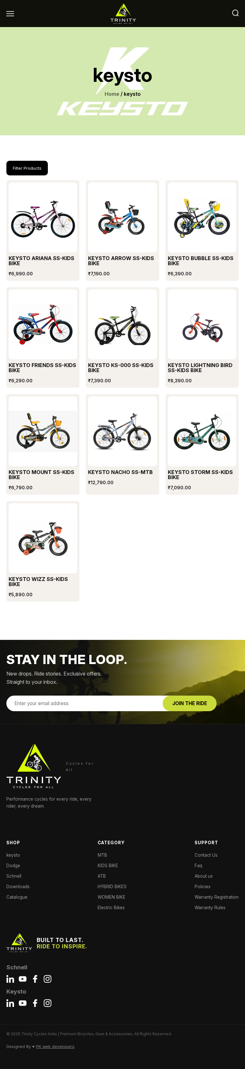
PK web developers (55, 1046)
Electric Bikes (111, 907)
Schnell (13, 876)
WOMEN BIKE (111, 897)
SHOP (13, 842)
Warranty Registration (217, 897)
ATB (102, 876)
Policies (203, 886)
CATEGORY (111, 842)
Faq (198, 865)
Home (112, 94)
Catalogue (16, 897)
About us (204, 876)
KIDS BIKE (108, 865)
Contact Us (206, 855)
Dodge (13, 865)
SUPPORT (206, 842)
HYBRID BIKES (112, 886)
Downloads (18, 886)
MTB (102, 855)
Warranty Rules (210, 907)
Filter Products (27, 168)
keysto (13, 855)
